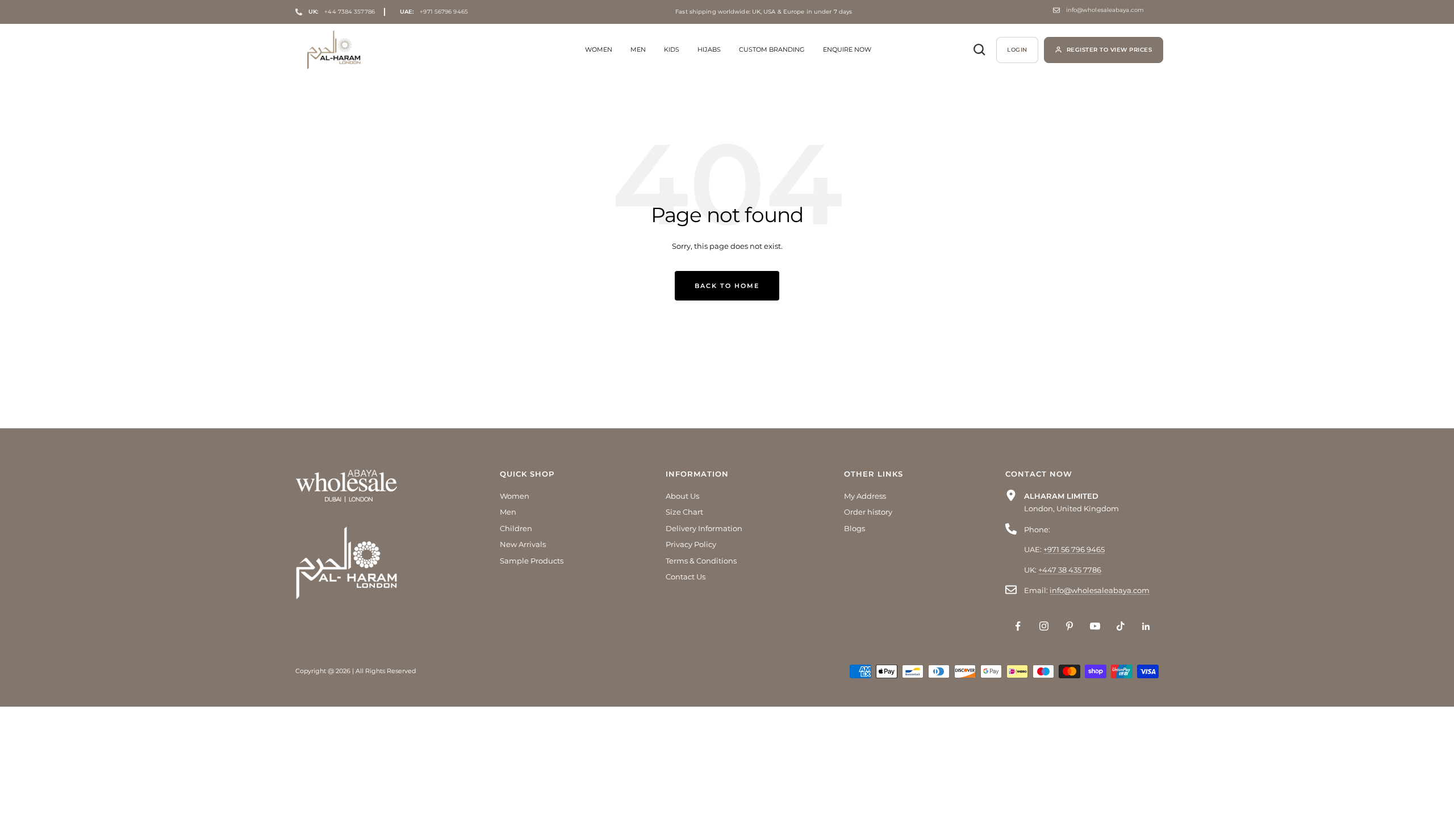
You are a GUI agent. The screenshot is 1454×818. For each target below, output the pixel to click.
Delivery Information (704, 528)
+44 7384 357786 (341, 11)
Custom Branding (772, 49)
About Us (682, 495)
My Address (865, 495)
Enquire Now (847, 49)
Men (638, 49)
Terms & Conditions (701, 560)
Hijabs (709, 49)
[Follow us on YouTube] (1095, 626)
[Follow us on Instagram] (1043, 626)
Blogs (854, 528)
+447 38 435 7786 (1069, 569)
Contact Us (685, 576)
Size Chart (684, 511)
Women (598, 49)
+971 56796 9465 (434, 12)
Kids (671, 49)
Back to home (727, 286)
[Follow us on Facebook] (1018, 626)
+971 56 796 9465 (1074, 549)
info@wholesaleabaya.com (1105, 10)
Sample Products (531, 560)
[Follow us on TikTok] (1120, 626)
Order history (868, 511)
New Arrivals (523, 544)
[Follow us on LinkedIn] (1146, 626)
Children (516, 528)
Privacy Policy (691, 544)
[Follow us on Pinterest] (1069, 626)
